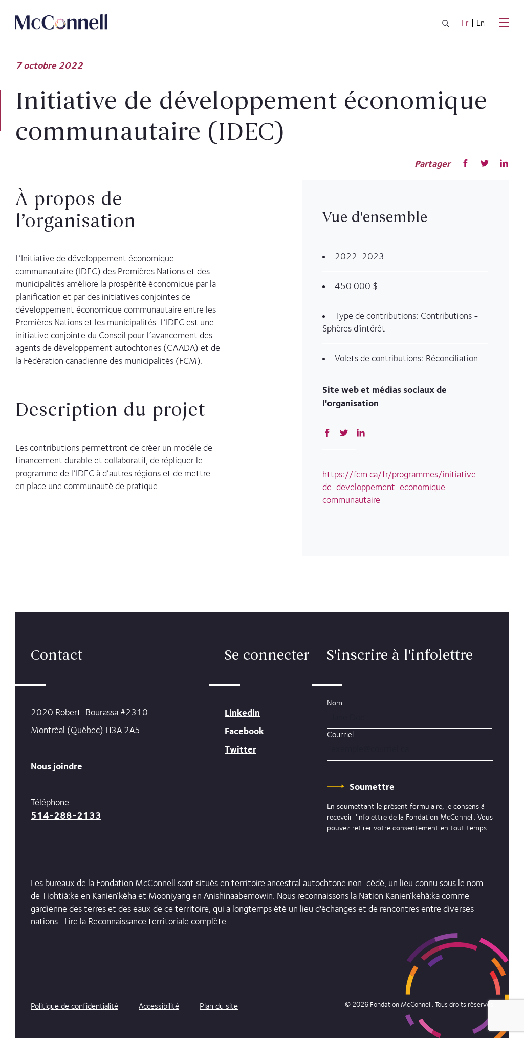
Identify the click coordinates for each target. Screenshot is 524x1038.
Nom (334, 702)
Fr (465, 23)
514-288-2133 (66, 815)
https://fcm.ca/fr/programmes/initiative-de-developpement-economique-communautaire (401, 487)
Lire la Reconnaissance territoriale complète (145, 921)
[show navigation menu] (504, 22)
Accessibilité (159, 1006)
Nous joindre (56, 766)
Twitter (240, 749)
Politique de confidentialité (74, 1006)
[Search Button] (445, 25)
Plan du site (219, 1006)
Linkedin (242, 712)
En (480, 23)
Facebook (244, 730)
